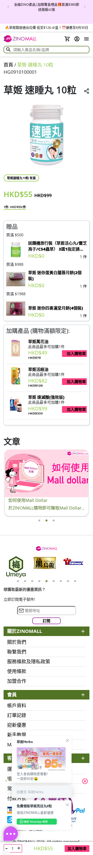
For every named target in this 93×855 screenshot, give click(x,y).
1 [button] (39, 520)
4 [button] (39, 581)
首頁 (8, 65)
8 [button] (68, 581)
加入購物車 (77, 848)
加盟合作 (16, 681)
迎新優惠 (16, 725)
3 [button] (53, 520)
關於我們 (16, 642)
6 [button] (53, 581)
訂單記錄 (16, 715)
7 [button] (60, 581)
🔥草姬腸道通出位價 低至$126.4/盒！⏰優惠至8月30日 (46, 27)
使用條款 (16, 671)
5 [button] (46, 581)
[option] (46, 7)
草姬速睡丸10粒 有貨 (21, 178)
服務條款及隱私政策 (28, 661)
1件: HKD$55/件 (15, 207)
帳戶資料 (16, 705)
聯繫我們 (16, 652)
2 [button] (46, 520)
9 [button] (75, 581)
